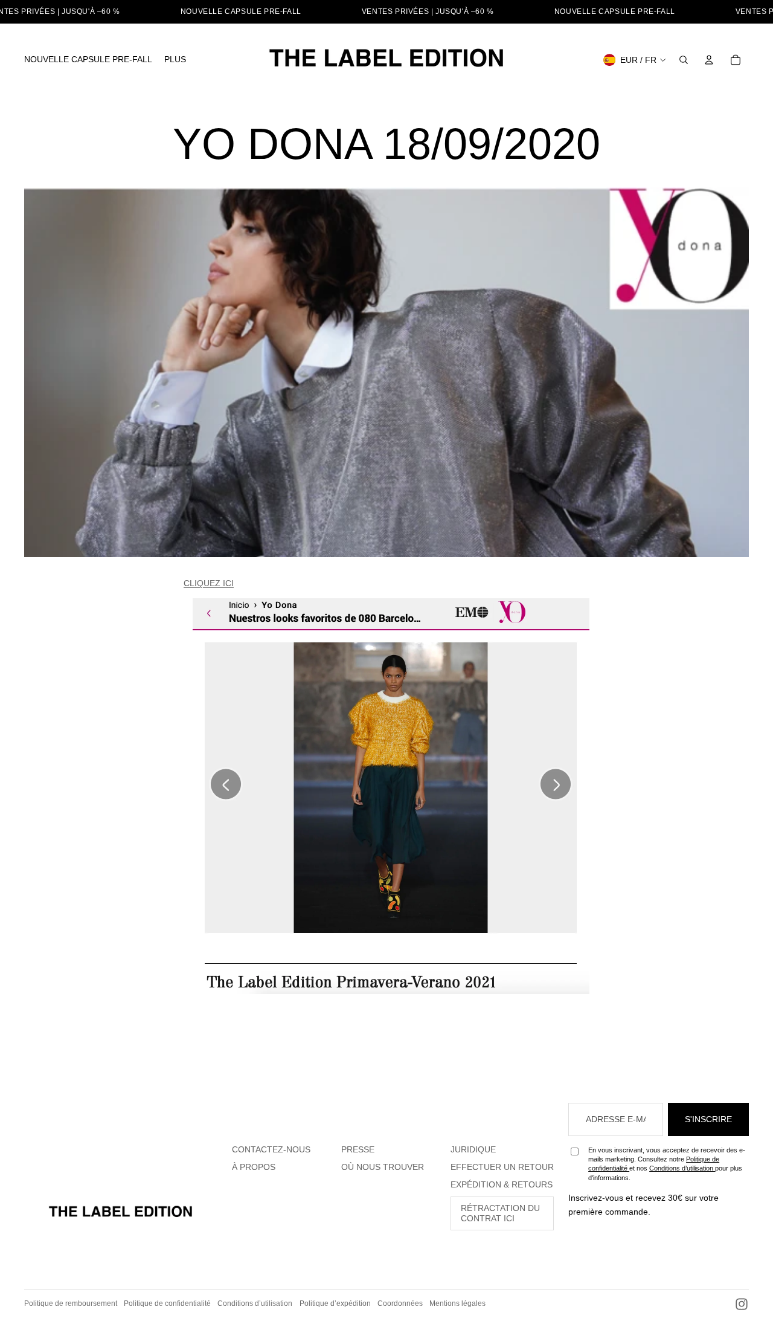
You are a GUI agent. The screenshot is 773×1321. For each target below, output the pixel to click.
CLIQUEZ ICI (209, 583)
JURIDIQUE (473, 1149)
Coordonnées (400, 1303)
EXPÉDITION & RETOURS (502, 1184)
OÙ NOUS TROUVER (382, 1167)
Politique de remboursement (70, 1303)
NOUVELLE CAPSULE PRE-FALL (241, 11)
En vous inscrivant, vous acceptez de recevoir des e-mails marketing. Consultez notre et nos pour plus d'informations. (666, 1163)
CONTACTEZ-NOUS (271, 1149)
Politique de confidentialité (167, 1303)
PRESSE (357, 1149)
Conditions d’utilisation (682, 1168)
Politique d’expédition (335, 1303)
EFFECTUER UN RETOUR (502, 1167)
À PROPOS (253, 1167)
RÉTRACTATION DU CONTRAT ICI (500, 1213)
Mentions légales (457, 1303)
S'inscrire (708, 1119)
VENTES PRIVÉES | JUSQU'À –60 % (428, 11)
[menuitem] (88, 60)
